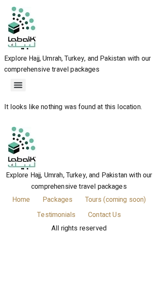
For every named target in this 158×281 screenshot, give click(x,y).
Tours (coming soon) (115, 200)
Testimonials (56, 215)
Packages (57, 200)
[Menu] (18, 85)
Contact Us (104, 215)
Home (21, 200)
